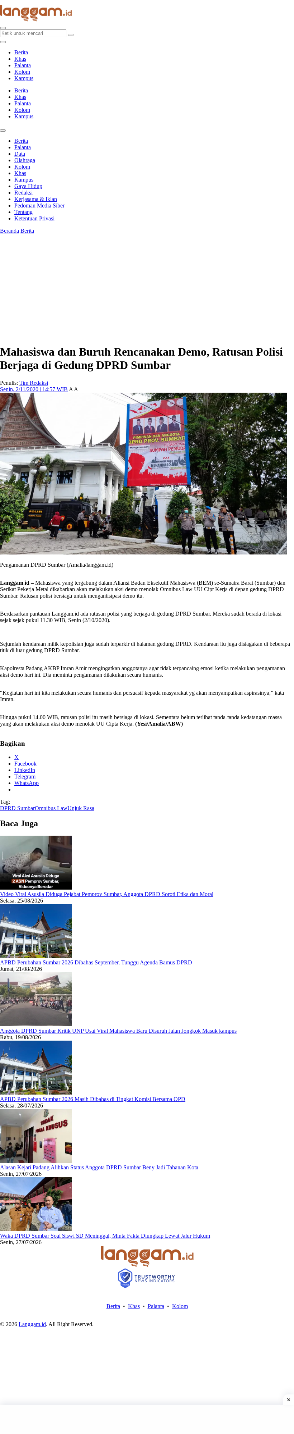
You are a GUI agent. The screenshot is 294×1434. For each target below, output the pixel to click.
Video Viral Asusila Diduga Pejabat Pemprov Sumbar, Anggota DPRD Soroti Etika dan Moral (106, 894)
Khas (20, 59)
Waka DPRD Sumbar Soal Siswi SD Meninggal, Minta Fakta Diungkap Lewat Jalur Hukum (105, 1236)
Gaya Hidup (28, 186)
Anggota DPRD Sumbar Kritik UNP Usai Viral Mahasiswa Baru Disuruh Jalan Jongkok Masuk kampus (118, 1031)
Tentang (23, 212)
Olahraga (24, 160)
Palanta (22, 65)
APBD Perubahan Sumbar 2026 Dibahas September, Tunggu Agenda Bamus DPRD (96, 962)
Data (19, 154)
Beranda (9, 231)
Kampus (23, 78)
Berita (21, 52)
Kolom (22, 72)
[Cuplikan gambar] (36, 888)
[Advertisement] (147, 1419)
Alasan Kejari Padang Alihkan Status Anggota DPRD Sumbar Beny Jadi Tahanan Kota (100, 1167)
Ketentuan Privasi (34, 218)
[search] (3, 28)
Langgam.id (32, 1324)
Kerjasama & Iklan (35, 199)
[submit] (71, 35)
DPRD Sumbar (17, 808)
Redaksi (23, 192)
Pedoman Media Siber (39, 205)
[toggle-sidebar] (3, 42)
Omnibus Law (51, 808)
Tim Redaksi (33, 383)
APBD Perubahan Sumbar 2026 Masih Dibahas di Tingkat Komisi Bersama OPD (92, 1099)
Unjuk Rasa (80, 808)
